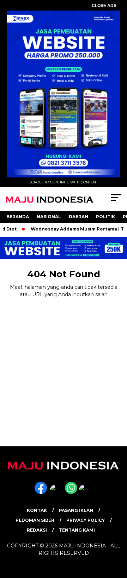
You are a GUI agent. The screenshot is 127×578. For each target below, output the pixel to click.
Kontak (37, 510)
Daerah (78, 216)
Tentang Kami (77, 530)
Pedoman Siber (35, 520)
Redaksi (37, 530)
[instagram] (57, 492)
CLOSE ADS (104, 6)
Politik (105, 216)
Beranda (17, 216)
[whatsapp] (71, 492)
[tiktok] (85, 492)
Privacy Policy (85, 520)
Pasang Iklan (76, 510)
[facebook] (41, 492)
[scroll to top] (117, 537)
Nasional (49, 216)
